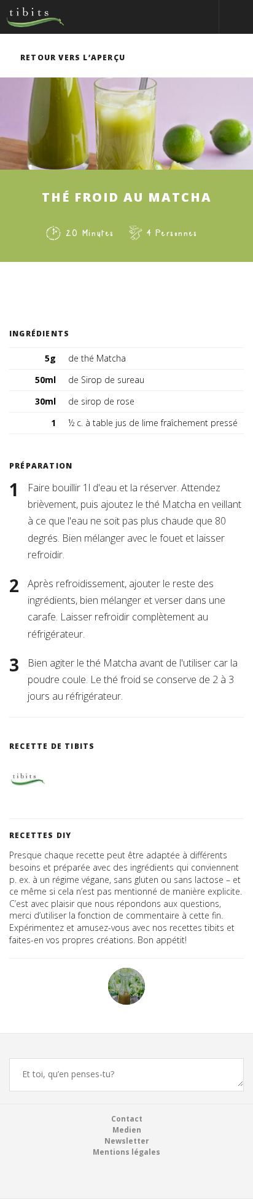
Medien (126, 1130)
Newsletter (126, 1141)
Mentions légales (126, 1152)
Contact (126, 1119)
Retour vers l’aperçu (72, 57)
